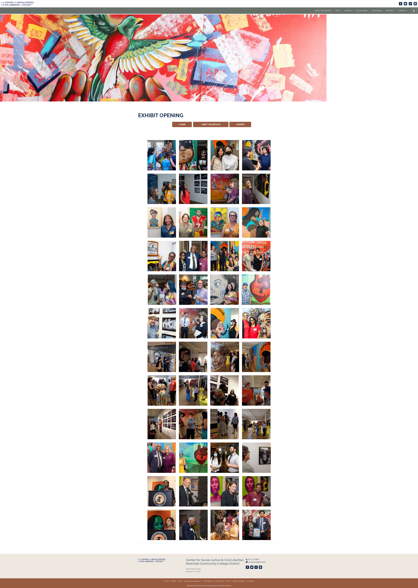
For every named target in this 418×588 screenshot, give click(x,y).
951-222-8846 (253, 559)
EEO (180, 581)
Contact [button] (403, 11)
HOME (182, 124)
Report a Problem (239, 581)
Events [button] (349, 11)
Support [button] (391, 11)
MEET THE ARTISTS (211, 124)
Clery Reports (208, 581)
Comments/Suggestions (192, 581)
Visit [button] (339, 11)
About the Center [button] (324, 11)
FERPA (173, 581)
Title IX (228, 581)
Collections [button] (363, 11)
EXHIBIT (241, 124)
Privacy (166, 581)
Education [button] (378, 11)
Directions (250, 581)
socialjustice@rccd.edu (256, 562)
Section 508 (219, 581)
